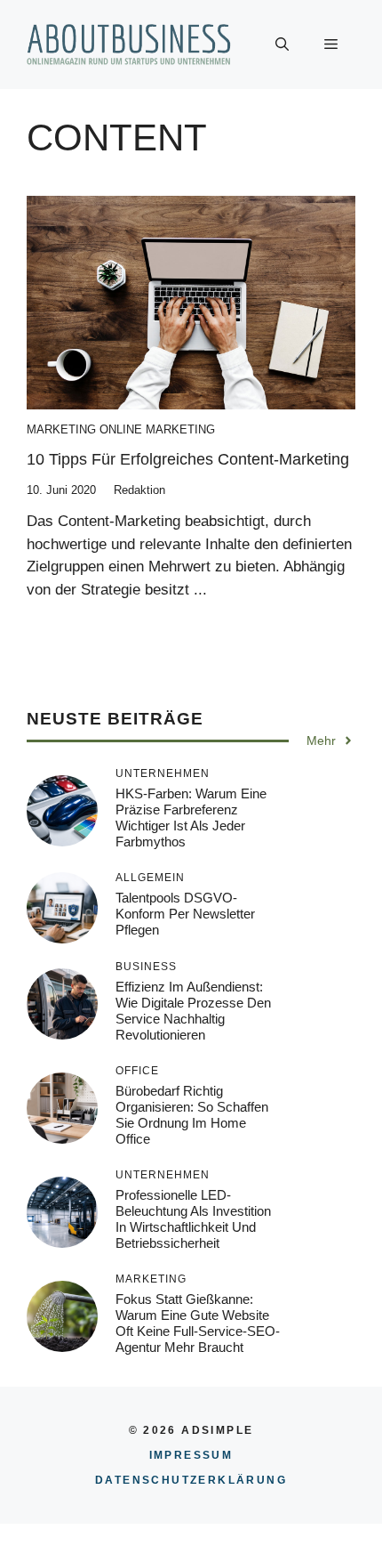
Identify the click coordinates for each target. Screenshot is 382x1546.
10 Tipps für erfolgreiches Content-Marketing (188, 459)
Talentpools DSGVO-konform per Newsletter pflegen (185, 913)
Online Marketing (157, 429)
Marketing (61, 429)
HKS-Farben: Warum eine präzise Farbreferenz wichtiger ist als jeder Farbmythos (191, 817)
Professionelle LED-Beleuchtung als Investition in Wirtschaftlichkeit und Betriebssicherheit (193, 1219)
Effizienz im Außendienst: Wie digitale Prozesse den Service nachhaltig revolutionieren (193, 1010)
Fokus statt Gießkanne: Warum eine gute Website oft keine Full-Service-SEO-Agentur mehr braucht (197, 1323)
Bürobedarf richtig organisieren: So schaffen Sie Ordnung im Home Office (191, 1114)
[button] (282, 44)
